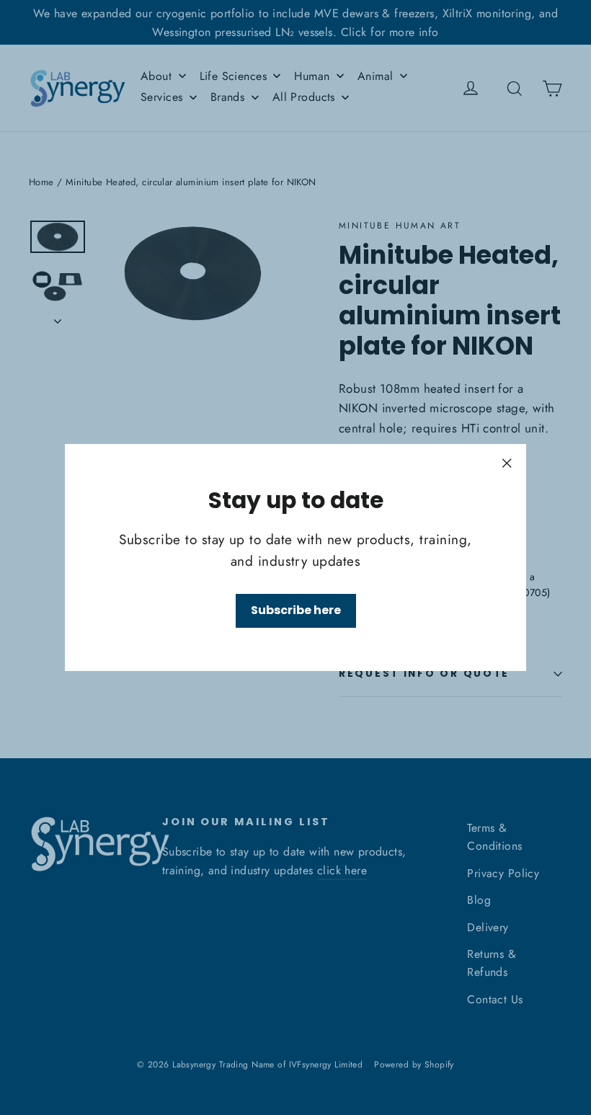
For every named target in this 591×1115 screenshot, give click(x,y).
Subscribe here (296, 610)
